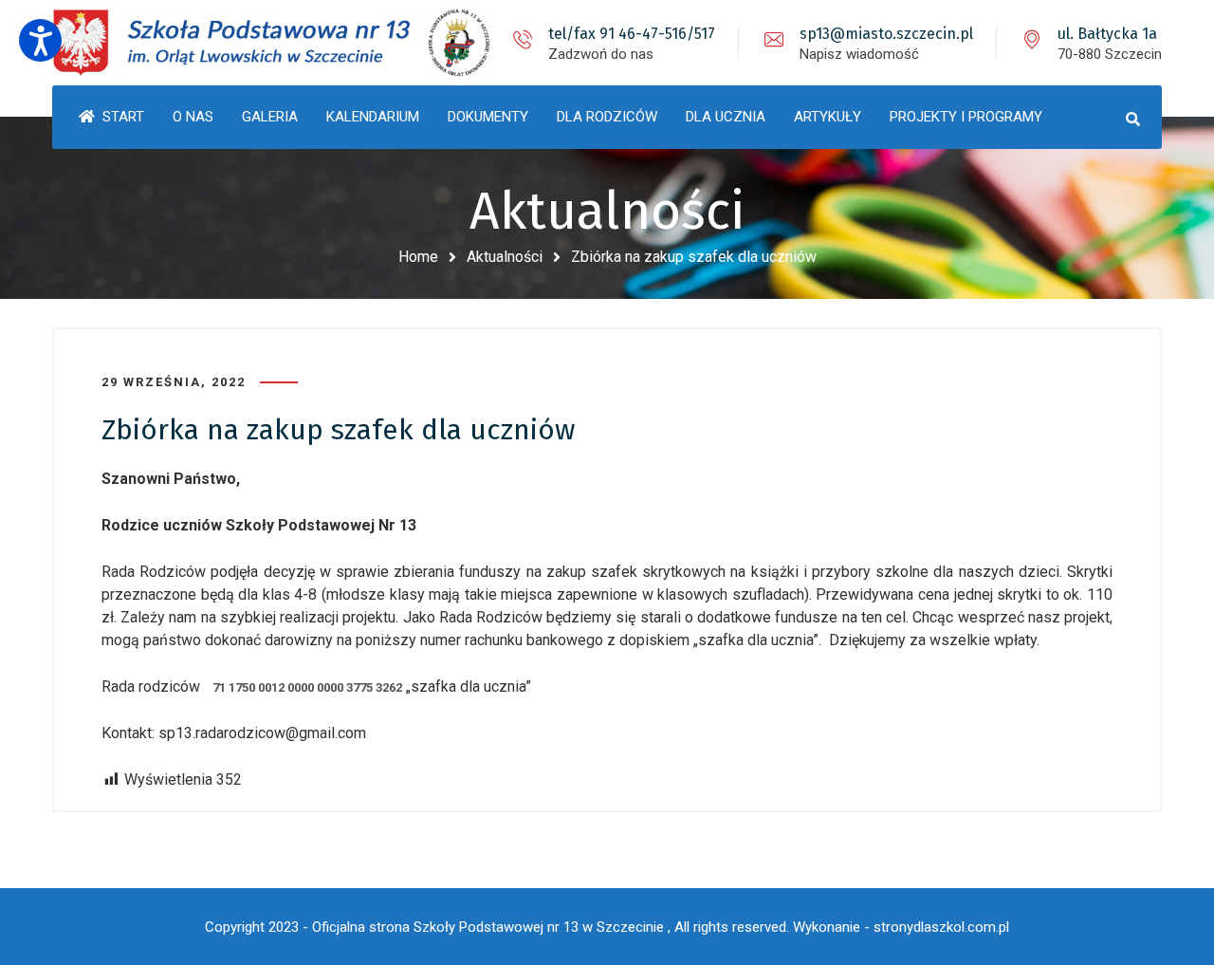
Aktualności (505, 257)
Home (418, 257)
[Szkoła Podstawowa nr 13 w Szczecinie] (275, 43)
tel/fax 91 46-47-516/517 (631, 34)
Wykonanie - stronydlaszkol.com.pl (901, 927)
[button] (40, 40)
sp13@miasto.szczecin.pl (886, 34)
